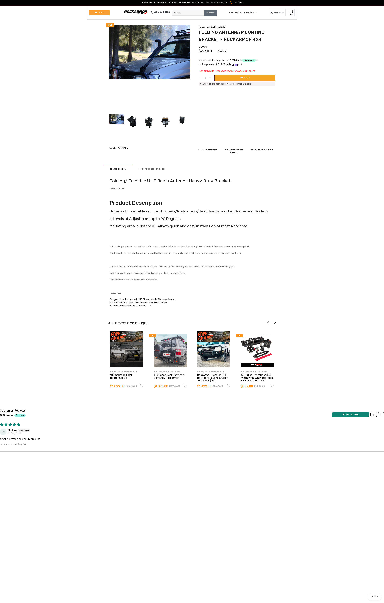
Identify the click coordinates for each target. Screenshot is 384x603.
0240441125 (238, 3)
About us (249, 12)
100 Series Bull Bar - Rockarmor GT (122, 376)
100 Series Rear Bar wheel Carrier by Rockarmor (169, 376)
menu (101, 12)
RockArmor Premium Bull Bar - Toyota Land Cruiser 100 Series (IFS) (212, 377)
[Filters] (373, 414)
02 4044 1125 (162, 12)
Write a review (351, 414)
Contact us (235, 12)
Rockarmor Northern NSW (212, 27)
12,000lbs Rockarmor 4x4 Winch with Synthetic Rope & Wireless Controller (257, 377)
